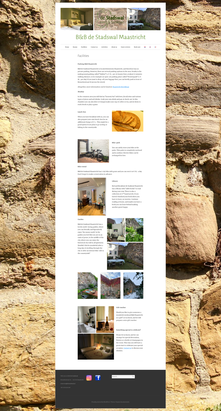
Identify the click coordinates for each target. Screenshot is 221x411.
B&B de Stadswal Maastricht (111, 37)
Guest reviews (125, 47)
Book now (137, 47)
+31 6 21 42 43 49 (65, 387)
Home (67, 47)
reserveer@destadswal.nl (68, 383)
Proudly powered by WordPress (101, 402)
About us (114, 47)
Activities (104, 47)
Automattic (126, 402)
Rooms (75, 47)
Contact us (94, 47)
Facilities (84, 47)
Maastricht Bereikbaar (120, 87)
